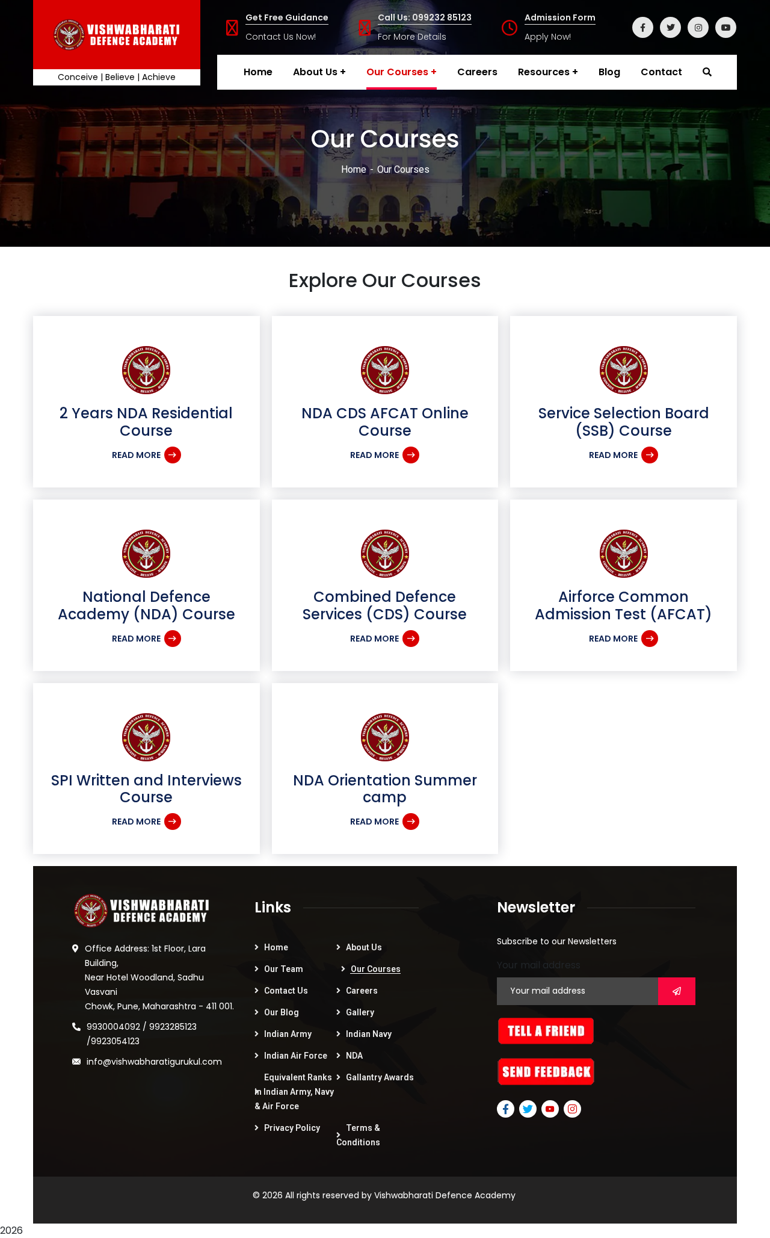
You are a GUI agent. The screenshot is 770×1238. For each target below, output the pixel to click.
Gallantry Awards (380, 1077)
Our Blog (281, 1012)
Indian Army (288, 1034)
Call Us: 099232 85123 (425, 17)
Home (353, 169)
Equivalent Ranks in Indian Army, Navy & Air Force (294, 1091)
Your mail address (539, 965)
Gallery (360, 1012)
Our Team (283, 969)
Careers (362, 990)
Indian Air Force (295, 1055)
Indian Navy (369, 1034)
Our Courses (376, 969)
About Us (364, 947)
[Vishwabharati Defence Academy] (117, 34)
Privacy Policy (292, 1128)
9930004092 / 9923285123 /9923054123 (142, 1034)
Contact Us (286, 990)
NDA (354, 1055)
